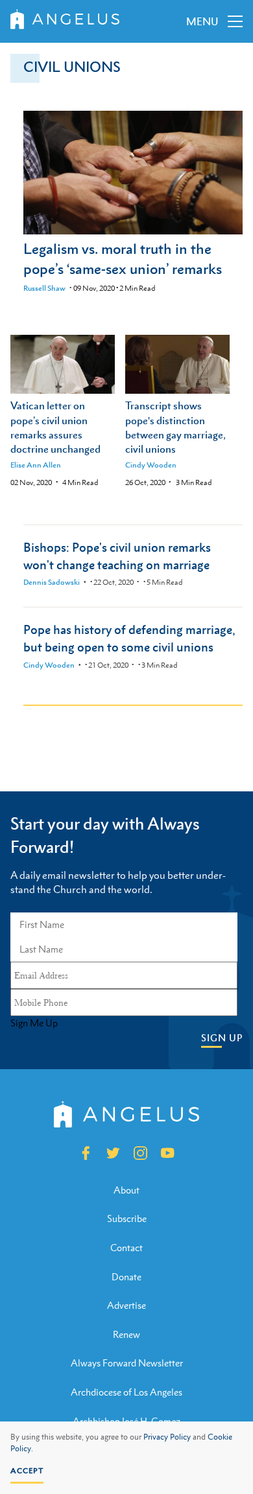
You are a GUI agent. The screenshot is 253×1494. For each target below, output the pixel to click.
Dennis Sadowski (51, 582)
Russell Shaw (44, 288)
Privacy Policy (167, 1437)
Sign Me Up (34, 1023)
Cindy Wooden (150, 465)
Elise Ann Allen (35, 465)
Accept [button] (26, 1470)
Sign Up (222, 1037)
